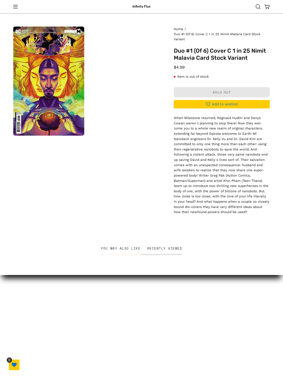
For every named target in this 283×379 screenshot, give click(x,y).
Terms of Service (174, 341)
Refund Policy (171, 333)
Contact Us (169, 310)
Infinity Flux (141, 6)
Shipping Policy (172, 348)
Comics (126, 302)
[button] (258, 6)
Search (165, 302)
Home (178, 29)
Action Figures (132, 310)
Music (124, 339)
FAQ (162, 318)
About (124, 346)
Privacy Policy (171, 325)
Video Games (131, 318)
